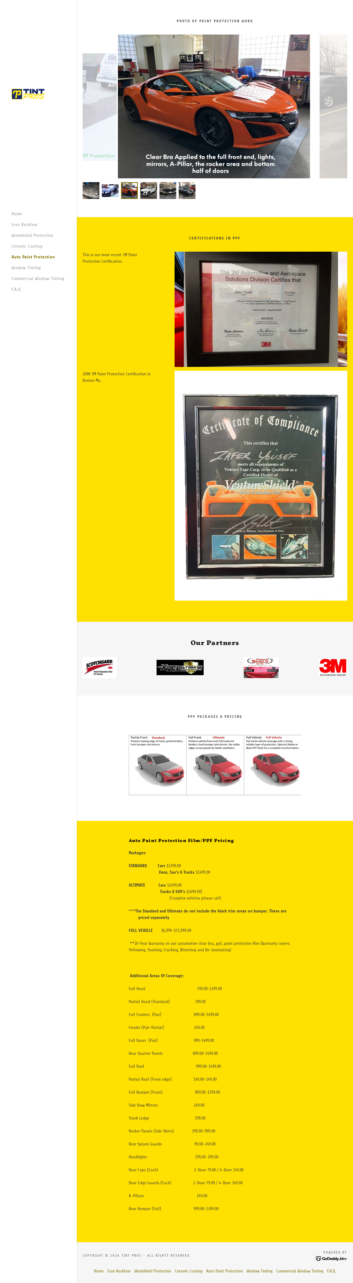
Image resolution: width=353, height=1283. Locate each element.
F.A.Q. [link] (17, 289)
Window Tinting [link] (26, 267)
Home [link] (17, 213)
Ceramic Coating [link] (27, 246)
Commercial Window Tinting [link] (38, 278)
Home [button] (98, 1271)
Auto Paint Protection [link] (33, 257)
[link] (30, 93)
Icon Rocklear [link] (25, 224)
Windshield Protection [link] (32, 235)
